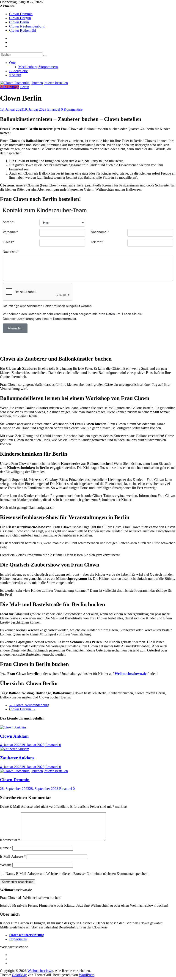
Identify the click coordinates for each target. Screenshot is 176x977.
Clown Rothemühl (22, 30)
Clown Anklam (14, 736)
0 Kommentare (71, 109)
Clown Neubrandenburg (26, 26)
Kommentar (10, 840)
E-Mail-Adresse (13, 856)
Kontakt (15, 75)
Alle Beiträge (9, 87)
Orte (12, 63)
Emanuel (54, 109)
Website (5, 865)
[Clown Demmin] (34, 771)
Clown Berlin (19, 22)
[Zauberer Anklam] (14, 749)
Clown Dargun (20, 18)
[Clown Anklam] (13, 727)
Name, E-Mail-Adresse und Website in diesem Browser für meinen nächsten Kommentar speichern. (77, 874)
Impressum (18, 939)
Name (5, 848)
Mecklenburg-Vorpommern (38, 67)
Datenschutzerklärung (26, 935)
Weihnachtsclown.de (130, 674)
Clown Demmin (21, 14)
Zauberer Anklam (17, 757)
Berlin (24, 87)
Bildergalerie (18, 71)
